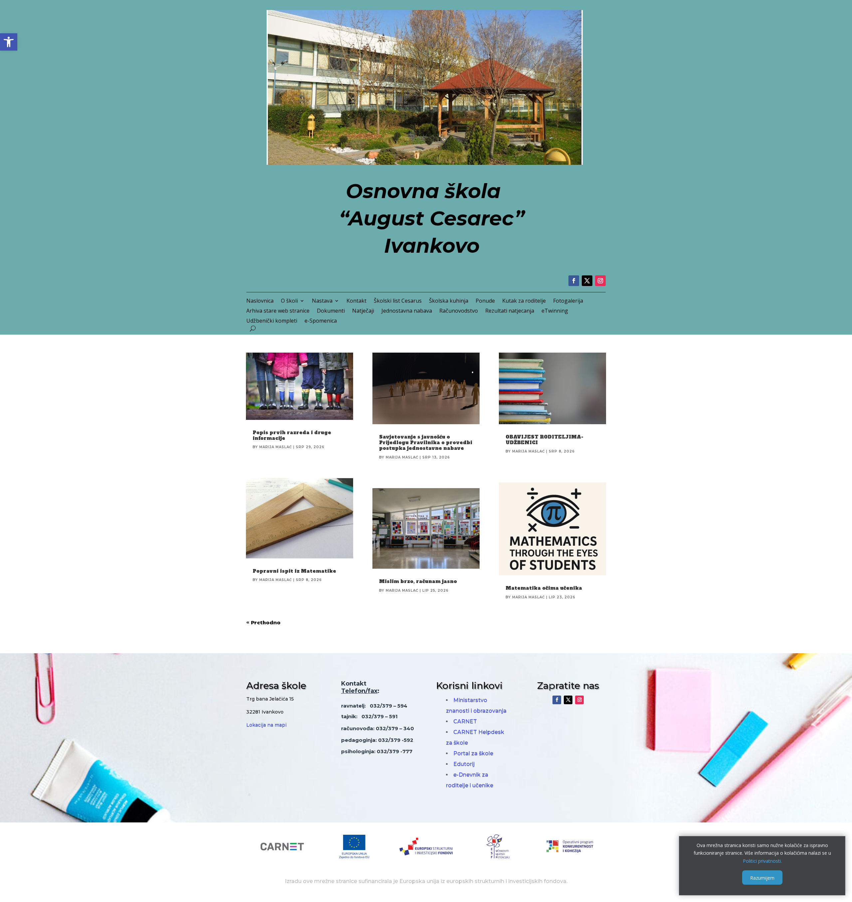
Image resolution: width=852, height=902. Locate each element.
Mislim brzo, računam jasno (418, 581)
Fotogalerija (568, 301)
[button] (8, 42)
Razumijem (762, 877)
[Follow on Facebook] (573, 280)
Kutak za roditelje (524, 301)
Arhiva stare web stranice (278, 311)
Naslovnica (260, 301)
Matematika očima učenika (544, 588)
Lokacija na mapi (266, 725)
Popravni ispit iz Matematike (294, 571)
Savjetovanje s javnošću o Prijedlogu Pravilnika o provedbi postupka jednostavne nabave (425, 442)
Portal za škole (473, 753)
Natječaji (363, 311)
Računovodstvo (458, 311)
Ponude (485, 301)
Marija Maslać (275, 447)
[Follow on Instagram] (600, 280)
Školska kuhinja (448, 301)
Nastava (322, 301)
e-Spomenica (321, 321)
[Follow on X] (587, 280)
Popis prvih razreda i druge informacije (292, 435)
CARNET (465, 721)
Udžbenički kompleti (271, 321)
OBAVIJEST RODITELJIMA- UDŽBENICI (544, 440)
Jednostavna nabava (406, 311)
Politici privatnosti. (762, 861)
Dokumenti (331, 311)
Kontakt (356, 301)
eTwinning (554, 311)
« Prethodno (263, 622)
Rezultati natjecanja (509, 311)
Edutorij (464, 764)
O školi (289, 301)
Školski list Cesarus (398, 301)
